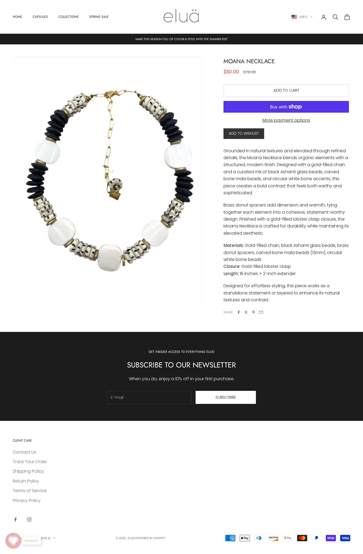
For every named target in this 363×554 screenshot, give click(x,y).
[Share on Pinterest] (253, 312)
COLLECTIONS (68, 16)
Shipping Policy (28, 471)
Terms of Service (30, 491)
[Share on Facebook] (239, 312)
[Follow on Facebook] (15, 519)
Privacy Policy (27, 500)
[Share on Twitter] (246, 312)
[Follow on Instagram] (29, 519)
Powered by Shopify (150, 538)
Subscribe (226, 397)
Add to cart (286, 90)
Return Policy (26, 481)
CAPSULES (40, 16)
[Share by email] (261, 312)
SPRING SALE (99, 16)
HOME (17, 16)
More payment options (286, 120)
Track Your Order (30, 462)
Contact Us (24, 452)
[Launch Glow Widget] (13, 541)
